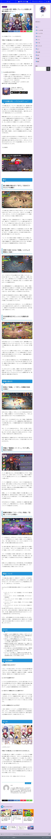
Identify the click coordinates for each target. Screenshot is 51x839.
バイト (38, 39)
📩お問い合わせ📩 (23, 1)
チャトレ (39, 36)
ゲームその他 (40, 30)
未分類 (38, 52)
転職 (38, 58)
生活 (38, 55)
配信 (38, 61)
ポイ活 (38, 42)
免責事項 (13, 837)
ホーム (8, 1)
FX (37, 27)
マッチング (39, 46)
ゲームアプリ (4, 6)
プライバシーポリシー (38, 1)
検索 (36, 66)
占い (38, 49)
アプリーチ (18, 90)
